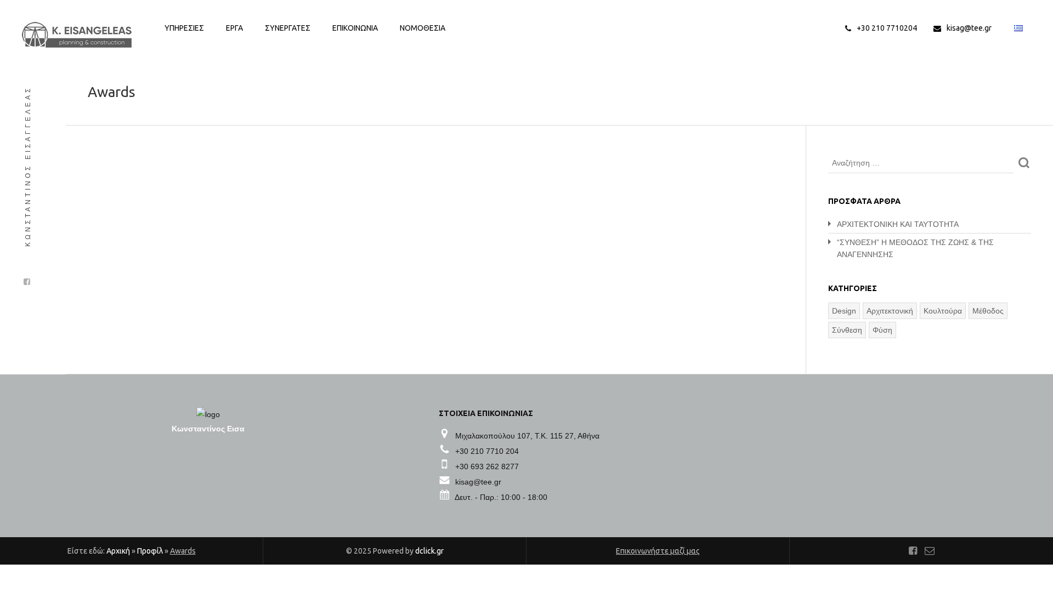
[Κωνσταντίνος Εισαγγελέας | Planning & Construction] (77, 35)
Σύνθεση (847, 330)
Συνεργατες (287, 28)
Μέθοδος (988, 310)
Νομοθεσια (422, 28)
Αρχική (118, 551)
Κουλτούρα (943, 310)
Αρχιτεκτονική (890, 310)
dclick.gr (429, 551)
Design (844, 310)
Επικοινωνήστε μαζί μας (658, 551)
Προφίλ (150, 551)
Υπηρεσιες (184, 28)
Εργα (234, 28)
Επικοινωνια (355, 28)
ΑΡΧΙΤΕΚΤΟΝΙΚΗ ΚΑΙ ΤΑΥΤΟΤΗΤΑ (898, 224)
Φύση (882, 330)
